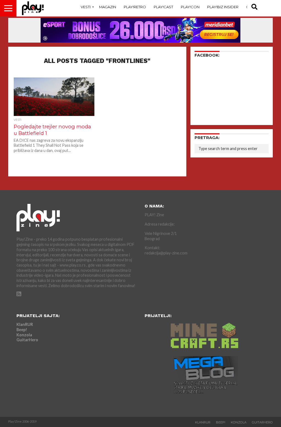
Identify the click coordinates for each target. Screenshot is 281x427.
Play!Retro (135, 7)
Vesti (86, 7)
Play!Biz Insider (222, 7)
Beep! (21, 329)
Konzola (24, 334)
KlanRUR (24, 324)
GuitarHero (27, 339)
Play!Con (190, 7)
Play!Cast (163, 7)
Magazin (107, 7)
